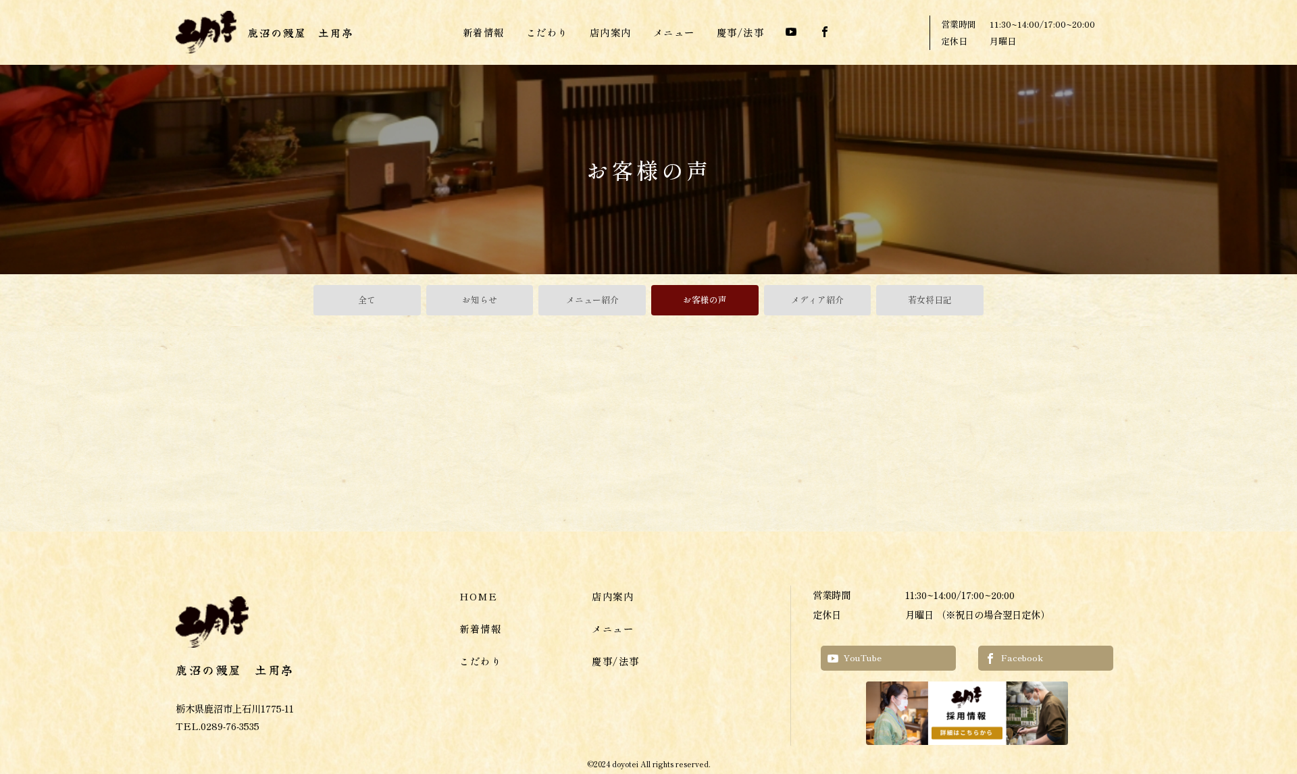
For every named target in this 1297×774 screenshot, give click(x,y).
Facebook (1022, 657)
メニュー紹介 (592, 300)
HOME (478, 596)
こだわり (547, 32)
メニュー (674, 32)
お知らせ (479, 300)
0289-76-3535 (230, 726)
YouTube (863, 657)
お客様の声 (705, 300)
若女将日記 (930, 300)
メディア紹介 (817, 300)
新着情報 (484, 32)
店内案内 (611, 32)
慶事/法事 (741, 32)
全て (367, 300)
